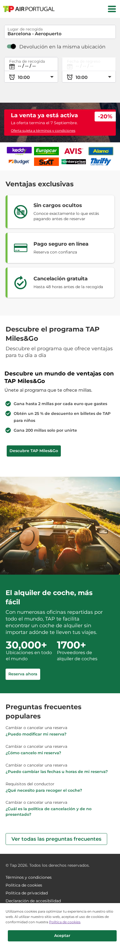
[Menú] (112, 9)
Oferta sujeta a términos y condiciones (43, 130)
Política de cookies (64, 922)
